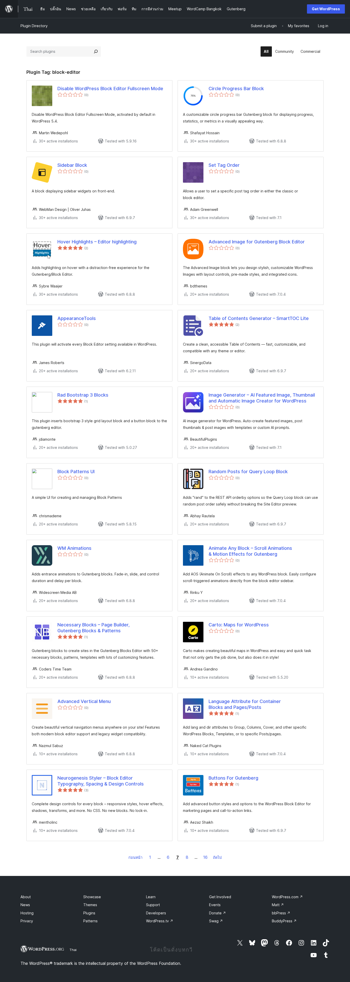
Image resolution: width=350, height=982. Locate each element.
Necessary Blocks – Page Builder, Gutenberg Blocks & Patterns (93, 627)
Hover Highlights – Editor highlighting (97, 241)
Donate (217, 913)
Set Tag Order (224, 165)
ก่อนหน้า (135, 857)
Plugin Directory (34, 26)
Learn (151, 897)
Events (215, 905)
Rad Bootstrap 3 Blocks (82, 395)
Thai (73, 950)
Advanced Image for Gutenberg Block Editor (257, 241)
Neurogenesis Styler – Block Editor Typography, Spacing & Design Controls (100, 781)
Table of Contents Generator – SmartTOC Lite (259, 318)
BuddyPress (284, 921)
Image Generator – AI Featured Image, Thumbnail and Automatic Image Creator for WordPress (262, 398)
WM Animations (74, 548)
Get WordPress (326, 9)
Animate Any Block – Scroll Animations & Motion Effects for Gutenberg (250, 551)
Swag (216, 921)
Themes (90, 905)
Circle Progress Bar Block (236, 88)
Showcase (92, 897)
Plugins (89, 913)
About (25, 897)
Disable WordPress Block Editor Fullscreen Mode (110, 88)
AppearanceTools (76, 318)
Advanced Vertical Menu (84, 701)
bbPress (281, 913)
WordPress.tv (159, 921)
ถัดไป (217, 857)
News (25, 905)
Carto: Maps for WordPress (239, 624)
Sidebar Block (72, 165)
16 (205, 857)
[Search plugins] (96, 51)
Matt (278, 905)
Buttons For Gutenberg (233, 778)
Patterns (90, 921)
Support (153, 905)
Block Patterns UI (76, 471)
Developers (156, 913)
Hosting (27, 913)
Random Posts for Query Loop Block (248, 471)
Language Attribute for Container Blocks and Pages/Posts (245, 704)
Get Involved (220, 897)
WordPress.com (287, 897)
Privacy (26, 921)
